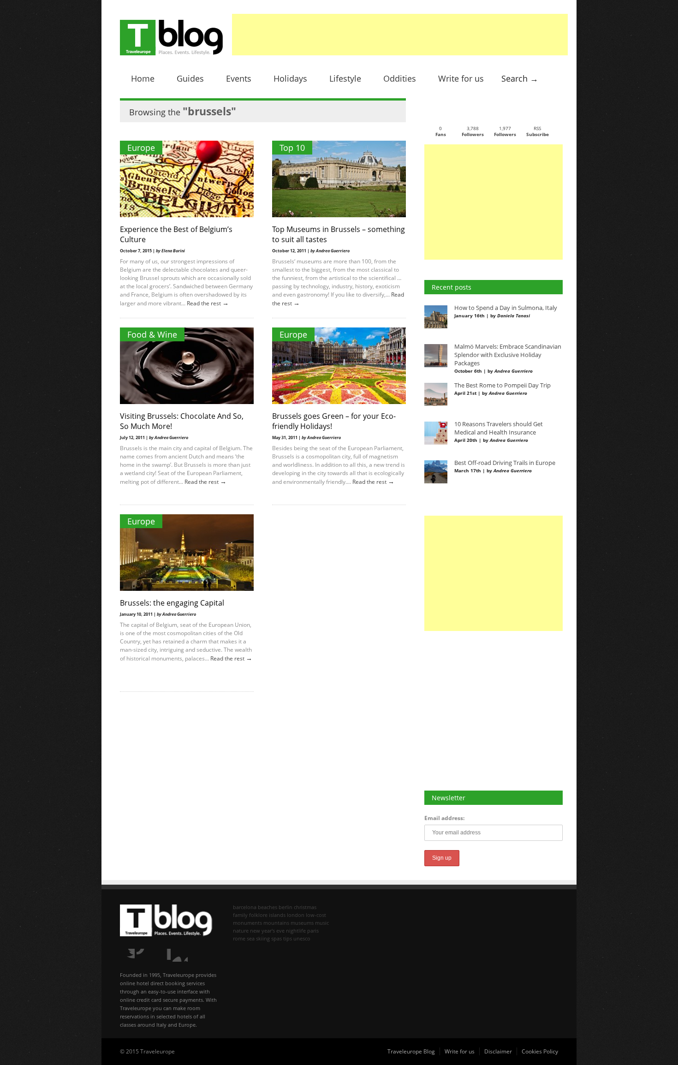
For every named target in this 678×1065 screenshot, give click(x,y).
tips (287, 938)
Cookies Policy (540, 1051)
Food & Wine (152, 334)
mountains (276, 922)
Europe (141, 147)
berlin (285, 907)
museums (302, 922)
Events (238, 78)
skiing (263, 938)
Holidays (290, 78)
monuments (247, 922)
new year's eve (267, 930)
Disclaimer (498, 1051)
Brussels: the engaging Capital (172, 603)
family (240, 914)
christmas (305, 907)
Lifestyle (345, 78)
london (295, 914)
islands (277, 914)
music (322, 922)
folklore (258, 914)
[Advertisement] (400, 34)
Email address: (444, 818)
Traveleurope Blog (411, 1051)
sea (251, 938)
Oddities (399, 78)
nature (241, 930)
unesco (301, 938)
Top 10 (292, 147)
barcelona (244, 907)
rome (239, 938)
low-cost (316, 914)
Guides (190, 78)
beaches (267, 907)
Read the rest (204, 303)
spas (276, 938)
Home (143, 78)
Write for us (461, 78)
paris (313, 930)
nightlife (296, 930)
